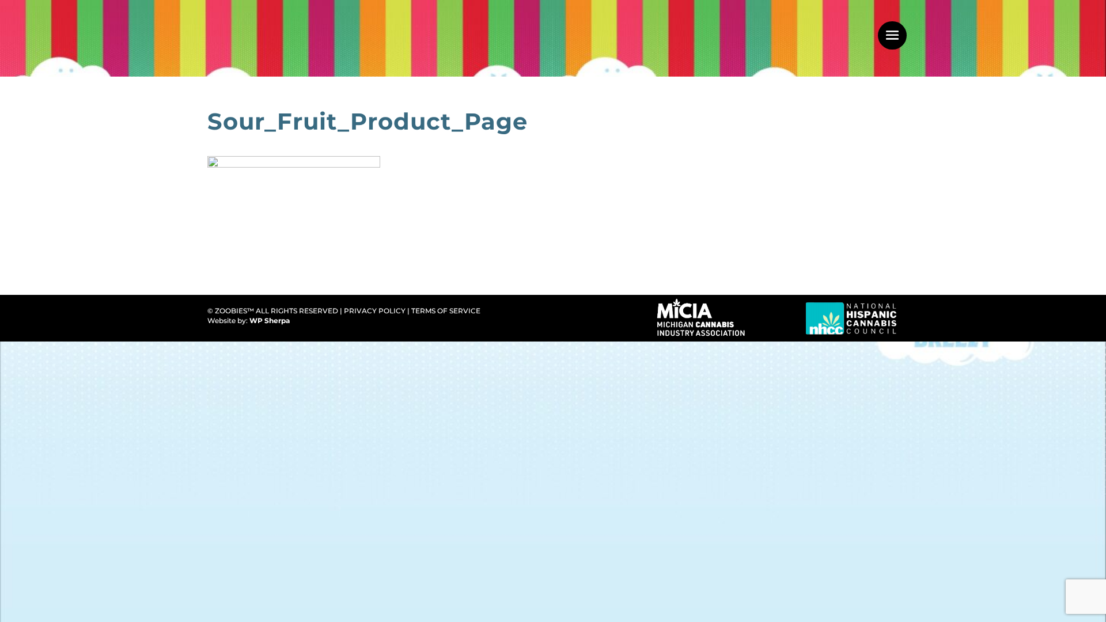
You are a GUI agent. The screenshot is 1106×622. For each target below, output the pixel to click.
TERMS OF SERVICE (445, 310)
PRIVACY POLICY (375, 310)
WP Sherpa (270, 320)
